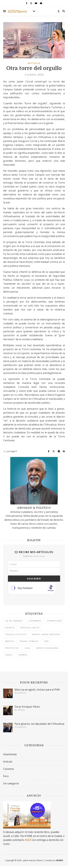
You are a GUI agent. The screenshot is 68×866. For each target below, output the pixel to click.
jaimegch (12, 451)
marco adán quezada (46, 634)
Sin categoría (11, 783)
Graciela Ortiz (30, 627)
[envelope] (41, 3)
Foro (6, 776)
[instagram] (31, 3)
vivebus (23, 654)
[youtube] (36, 3)
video (8, 654)
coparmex (35, 620)
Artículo (34, 63)
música (9, 641)
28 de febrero (14, 620)
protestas (12, 648)
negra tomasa (29, 641)
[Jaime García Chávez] (17, 11)
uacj (27, 648)
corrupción (54, 620)
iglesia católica (16, 634)
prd (46, 641)
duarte (10, 627)
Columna (8, 769)
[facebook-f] (27, 3)
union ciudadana (47, 648)
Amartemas (10, 754)
